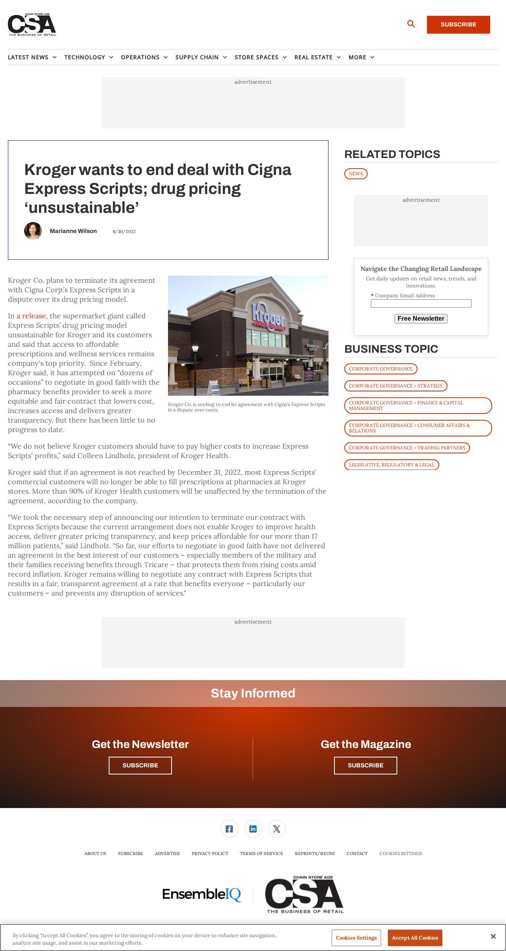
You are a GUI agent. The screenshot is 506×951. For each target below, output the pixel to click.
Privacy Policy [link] (210, 853)
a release (31, 315)
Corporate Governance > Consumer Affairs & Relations (409, 427)
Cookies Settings (401, 853)
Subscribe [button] (140, 765)
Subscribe (458, 24)
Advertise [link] (167, 853)
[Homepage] (32, 25)
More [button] (357, 57)
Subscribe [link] (130, 853)
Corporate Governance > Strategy (396, 385)
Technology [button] (84, 57)
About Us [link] (95, 853)
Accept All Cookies (415, 937)
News (356, 174)
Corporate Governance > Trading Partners (407, 447)
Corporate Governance (381, 368)
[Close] (493, 936)
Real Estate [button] (314, 57)
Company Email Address (403, 295)
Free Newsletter (421, 318)
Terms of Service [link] (261, 853)
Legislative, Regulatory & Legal (391, 464)
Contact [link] (357, 853)
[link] (229, 829)
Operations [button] (140, 57)
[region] (253, 937)
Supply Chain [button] (197, 57)
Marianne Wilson (73, 231)
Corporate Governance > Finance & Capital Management (406, 405)
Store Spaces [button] (257, 57)
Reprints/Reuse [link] (315, 853)
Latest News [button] (28, 57)
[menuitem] (36, 57)
